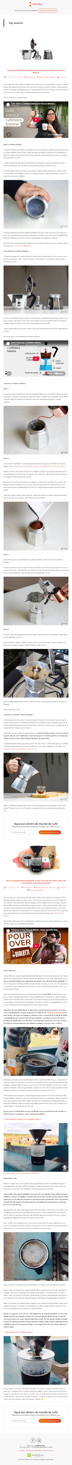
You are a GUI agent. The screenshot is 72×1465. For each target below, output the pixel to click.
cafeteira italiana (49, 77)
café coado (44, 887)
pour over (52, 887)
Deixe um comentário (36, 890)
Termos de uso (48, 1450)
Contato (22, 1450)
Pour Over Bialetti (9, 1173)
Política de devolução (33, 1450)
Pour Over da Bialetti (55, 1012)
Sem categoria (30, 77)
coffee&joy (63, 77)
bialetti (41, 77)
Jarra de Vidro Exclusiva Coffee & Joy (27, 1173)
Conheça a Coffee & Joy (48, 10)
